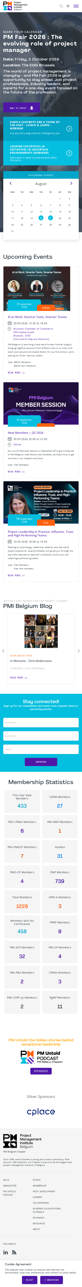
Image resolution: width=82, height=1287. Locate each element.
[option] (41, 649)
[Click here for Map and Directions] (31, 339)
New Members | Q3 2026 (26, 433)
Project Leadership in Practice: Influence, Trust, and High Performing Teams (41, 533)
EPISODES (41, 1071)
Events (36, 1180)
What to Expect (18, 108)
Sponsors (38, 1217)
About (36, 1229)
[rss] (14, 1252)
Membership (40, 1185)
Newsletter (9, 1185)
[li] (5, 1252)
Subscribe (41, 762)
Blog (6, 1180)
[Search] (61, 6)
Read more (14, 372)
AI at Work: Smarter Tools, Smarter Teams (37, 317)
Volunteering (41, 1203)
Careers (37, 1197)
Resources (39, 1223)
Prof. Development (44, 1191)
